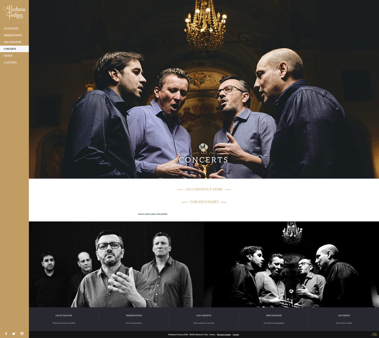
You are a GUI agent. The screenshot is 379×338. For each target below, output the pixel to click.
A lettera (10, 62)
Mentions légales (224, 334)
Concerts (10, 49)
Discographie (12, 42)
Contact (236, 334)
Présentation (13, 35)
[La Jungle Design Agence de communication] (374, 334)
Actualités (11, 28)
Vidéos (8, 55)
